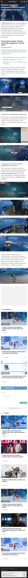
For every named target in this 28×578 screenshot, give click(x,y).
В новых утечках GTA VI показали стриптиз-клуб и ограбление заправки (12, 456)
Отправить (23, 402)
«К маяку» (19, 59)
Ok (24, 574)
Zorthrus (4, 19)
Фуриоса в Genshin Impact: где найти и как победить (13, 480)
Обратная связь (4, 570)
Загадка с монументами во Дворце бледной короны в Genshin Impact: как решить (12, 328)
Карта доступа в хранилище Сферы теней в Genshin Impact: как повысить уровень (14, 376)
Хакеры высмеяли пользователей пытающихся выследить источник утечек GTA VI (13, 530)
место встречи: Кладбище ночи (17, 62)
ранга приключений (21, 57)
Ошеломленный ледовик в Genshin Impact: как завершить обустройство (14, 352)
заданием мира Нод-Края (13, 25)
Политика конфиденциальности (9, 575)
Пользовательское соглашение (7, 568)
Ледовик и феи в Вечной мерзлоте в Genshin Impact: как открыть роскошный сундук (13, 432)
